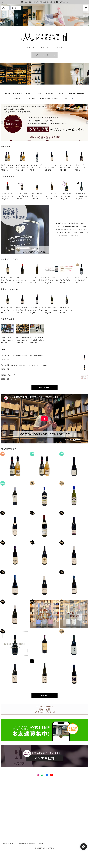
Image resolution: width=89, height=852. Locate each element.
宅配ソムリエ (18, 98)
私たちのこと (30, 93)
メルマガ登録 (30, 98)
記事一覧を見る (44, 387)
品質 (39, 93)
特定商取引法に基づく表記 (27, 843)
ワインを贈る (49, 93)
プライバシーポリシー (9, 843)
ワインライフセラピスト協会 (48, 98)
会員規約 (41, 843)
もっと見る (44, 695)
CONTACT (61, 93)
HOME (7, 93)
